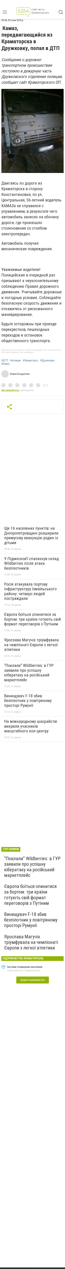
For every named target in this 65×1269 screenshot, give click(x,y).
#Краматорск (30, 360)
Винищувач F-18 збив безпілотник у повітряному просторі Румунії (28, 700)
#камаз (5, 363)
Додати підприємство (32, 980)
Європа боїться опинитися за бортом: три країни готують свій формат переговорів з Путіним (32, 619)
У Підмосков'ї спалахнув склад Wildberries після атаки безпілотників (31, 563)
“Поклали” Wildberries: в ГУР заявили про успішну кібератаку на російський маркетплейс (29, 672)
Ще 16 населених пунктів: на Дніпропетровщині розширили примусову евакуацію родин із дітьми (31, 535)
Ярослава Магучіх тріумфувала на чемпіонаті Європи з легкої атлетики (31, 645)
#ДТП (4, 360)
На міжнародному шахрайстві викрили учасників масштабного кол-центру (30, 726)
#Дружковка (47, 360)
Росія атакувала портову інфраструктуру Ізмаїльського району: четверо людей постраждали (30, 591)
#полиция (15, 360)
